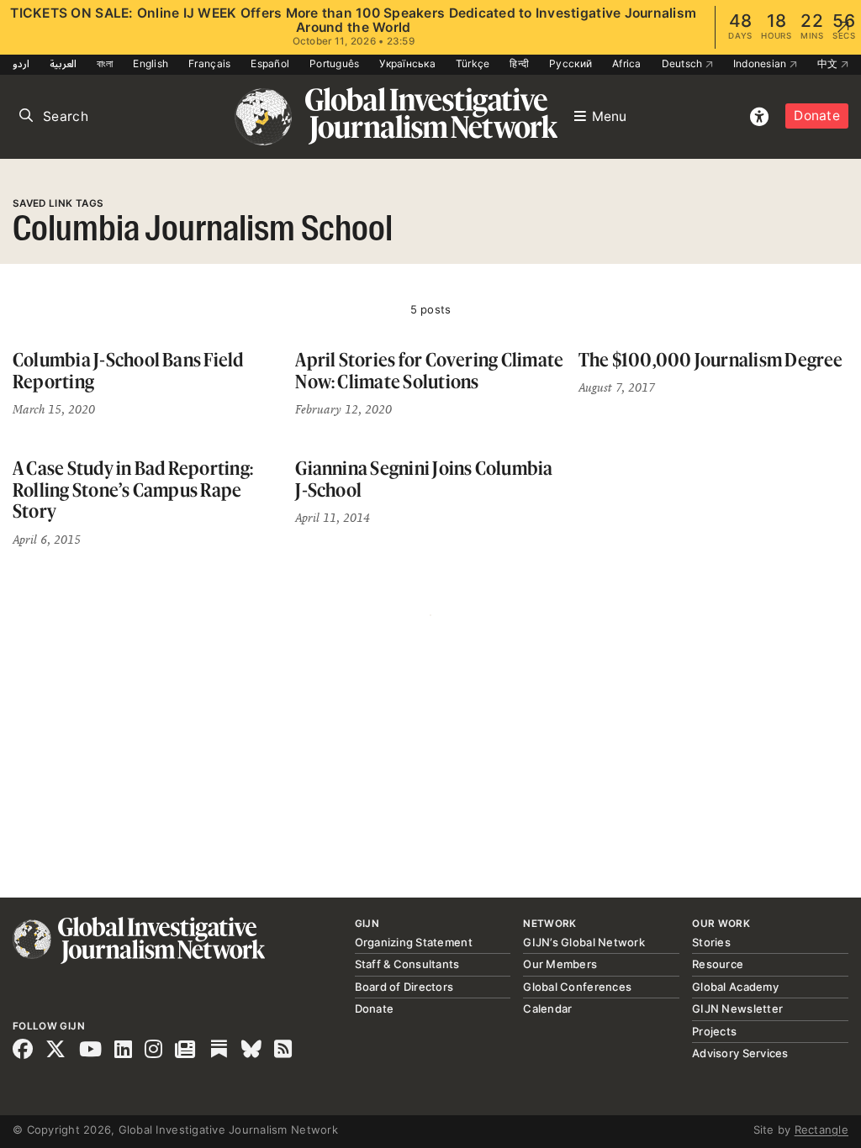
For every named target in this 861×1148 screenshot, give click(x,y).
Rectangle (821, 1129)
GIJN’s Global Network (583, 942)
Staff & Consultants (407, 964)
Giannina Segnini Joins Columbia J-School (423, 478)
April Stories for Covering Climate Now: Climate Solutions (429, 370)
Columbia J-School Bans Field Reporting (128, 370)
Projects (714, 1031)
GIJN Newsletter (737, 1008)
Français (209, 63)
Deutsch (683, 63)
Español (270, 63)
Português (334, 63)
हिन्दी (519, 63)
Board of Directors (404, 986)
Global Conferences (577, 986)
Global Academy (735, 986)
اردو (21, 63)
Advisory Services (740, 1053)
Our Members (560, 964)
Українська (407, 63)
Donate (817, 116)
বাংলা (105, 63)
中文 (829, 63)
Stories (711, 942)
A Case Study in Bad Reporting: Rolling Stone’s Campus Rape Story (133, 489)
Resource (717, 964)
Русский (570, 63)
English (150, 63)
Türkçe (473, 63)
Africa (627, 63)
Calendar (547, 1008)
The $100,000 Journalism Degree (710, 359)
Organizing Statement (414, 942)
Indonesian (761, 63)
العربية (63, 63)
